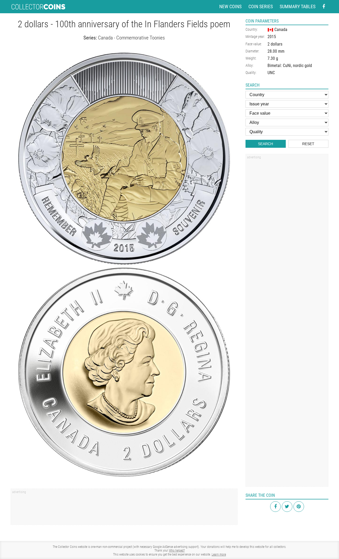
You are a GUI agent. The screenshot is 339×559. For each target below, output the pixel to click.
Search (265, 144)
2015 (271, 36)
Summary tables (297, 6)
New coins (230, 6)
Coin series (260, 6)
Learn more (219, 554)
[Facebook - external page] (323, 6)
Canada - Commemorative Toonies (131, 38)
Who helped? (177, 550)
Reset (308, 144)
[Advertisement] (124, 508)
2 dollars (274, 44)
